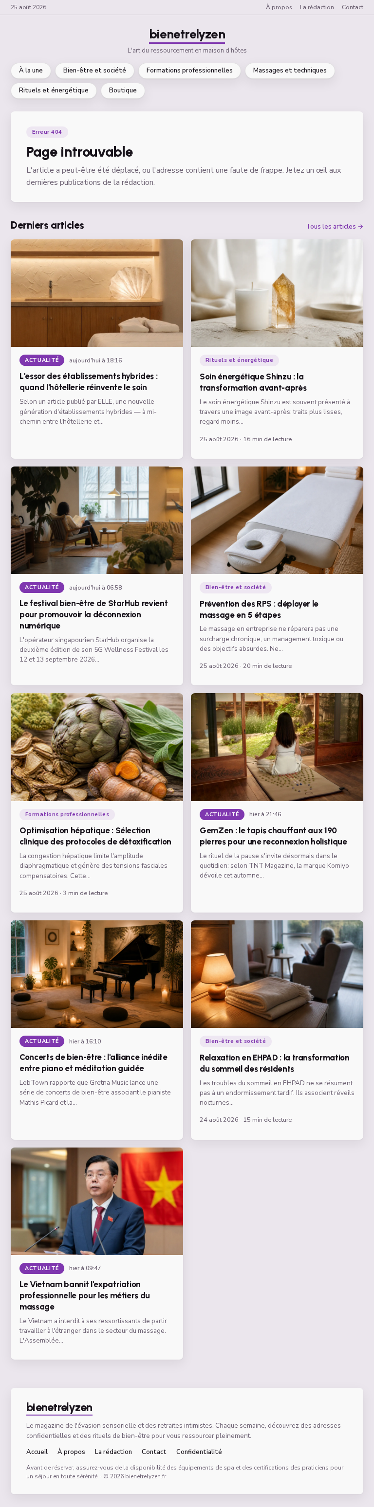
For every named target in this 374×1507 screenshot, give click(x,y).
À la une (31, 70)
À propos (279, 7)
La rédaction (317, 7)
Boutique (123, 90)
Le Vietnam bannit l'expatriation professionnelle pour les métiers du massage (84, 1295)
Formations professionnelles (190, 70)
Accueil (37, 1452)
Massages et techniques (290, 70)
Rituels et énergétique (54, 90)
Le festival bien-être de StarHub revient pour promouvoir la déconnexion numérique (93, 614)
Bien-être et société (94, 70)
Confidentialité (199, 1452)
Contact (352, 7)
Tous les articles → (334, 227)
